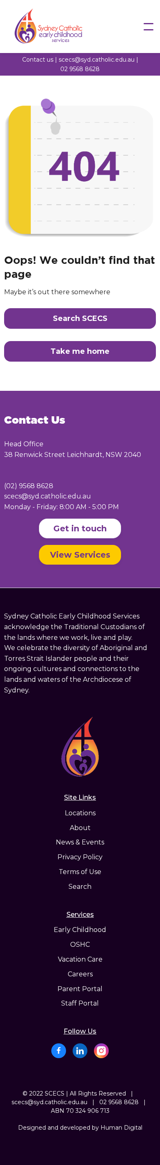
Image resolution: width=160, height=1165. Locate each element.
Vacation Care (80, 959)
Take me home (80, 351)
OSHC (80, 944)
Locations (80, 813)
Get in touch (80, 528)
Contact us (37, 59)
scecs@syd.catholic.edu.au (97, 59)
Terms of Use (80, 872)
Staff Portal (80, 1003)
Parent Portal (80, 989)
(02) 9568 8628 (28, 486)
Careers (80, 974)
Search (80, 886)
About (80, 828)
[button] (148, 26)
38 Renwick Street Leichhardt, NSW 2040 (72, 455)
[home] (62, 26)
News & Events (80, 842)
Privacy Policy (80, 857)
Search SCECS (80, 318)
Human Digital (121, 1127)
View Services (80, 555)
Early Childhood (80, 930)
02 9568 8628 (80, 69)
